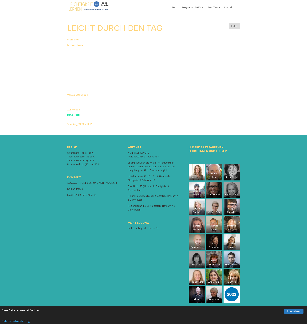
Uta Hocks (214, 299)
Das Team (214, 7)
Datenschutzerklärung (16, 321)
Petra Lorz (197, 264)
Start (175, 7)
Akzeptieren (294, 311)
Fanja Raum (214, 194)
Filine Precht (197, 281)
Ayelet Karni (214, 281)
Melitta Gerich (231, 177)
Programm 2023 (191, 7)
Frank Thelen (231, 264)
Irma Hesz (73, 115)
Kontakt (228, 7)
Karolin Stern (231, 194)
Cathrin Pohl (214, 212)
